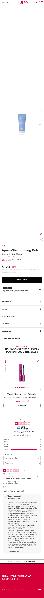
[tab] (22, 302)
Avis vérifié (9, 473)
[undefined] (33, 431)
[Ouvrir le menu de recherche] (8, 2)
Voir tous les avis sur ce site (22, 435)
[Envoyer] (40, 589)
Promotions (18, 561)
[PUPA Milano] (22, 3)
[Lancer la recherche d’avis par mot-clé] (39, 463)
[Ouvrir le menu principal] (3, 2)
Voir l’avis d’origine (9, 491)
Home (10, 561)
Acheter (22, 405)
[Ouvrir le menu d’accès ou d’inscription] (34, 2)
